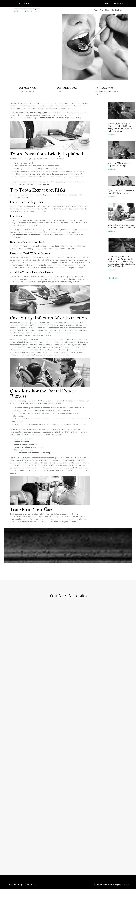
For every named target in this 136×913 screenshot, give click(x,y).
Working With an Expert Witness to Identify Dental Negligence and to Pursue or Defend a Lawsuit (120, 127)
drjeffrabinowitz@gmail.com (115, 3)
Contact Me (117, 10)
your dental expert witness (46, 118)
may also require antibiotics (28, 235)
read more (111, 135)
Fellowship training (22, 447)
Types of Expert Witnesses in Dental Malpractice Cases (121, 192)
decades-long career (38, 113)
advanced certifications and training (34, 453)
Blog (107, 10)
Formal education (21, 442)
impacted (45, 184)
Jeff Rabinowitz (23, 678)
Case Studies (100, 91)
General (108, 91)
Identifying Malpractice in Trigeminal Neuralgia (119, 164)
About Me (98, 10)
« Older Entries (113, 278)
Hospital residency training (25, 444)
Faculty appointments (23, 450)
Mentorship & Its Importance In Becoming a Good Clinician (121, 226)
